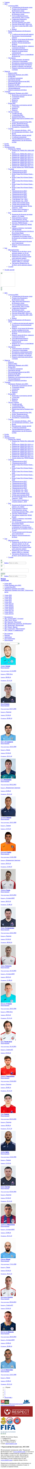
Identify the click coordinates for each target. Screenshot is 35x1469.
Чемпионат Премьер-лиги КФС (18, 74)
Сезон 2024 (8, 598)
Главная (7, 2)
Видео (14, 133)
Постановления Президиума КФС (19, 81)
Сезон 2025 (8, 597)
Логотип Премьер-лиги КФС (21, 22)
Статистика (15, 98)
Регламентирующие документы (22, 64)
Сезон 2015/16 (9, 613)
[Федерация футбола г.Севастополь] (10, 1424)
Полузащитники (9, 638)
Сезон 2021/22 (9, 603)
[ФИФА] (8, 1432)
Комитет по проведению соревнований (20, 52)
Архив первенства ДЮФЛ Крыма (23, 167)
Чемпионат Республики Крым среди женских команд (21, 257)
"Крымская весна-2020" (19, 194)
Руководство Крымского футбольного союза (20, 10)
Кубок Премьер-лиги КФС (20, 125)
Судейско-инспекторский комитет (23, 34)
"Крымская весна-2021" (19, 192)
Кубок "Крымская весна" (20, 123)
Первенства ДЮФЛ (14, 149)
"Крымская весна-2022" (19, 191)
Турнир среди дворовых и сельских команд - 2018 (20, 210)
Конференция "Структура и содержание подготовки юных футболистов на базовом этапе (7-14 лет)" (22, 237)
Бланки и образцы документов (21, 66)
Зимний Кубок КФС (18, 117)
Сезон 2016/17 (9, 612)
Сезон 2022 (8, 602)
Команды (15, 100)
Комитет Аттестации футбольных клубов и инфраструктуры (22, 40)
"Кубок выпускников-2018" (21, 204)
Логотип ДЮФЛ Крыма (19, 223)
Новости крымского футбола (17, 90)
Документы (12, 58)
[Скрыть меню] (1, 574)
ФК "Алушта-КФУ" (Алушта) (13, 618)
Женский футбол (13, 250)
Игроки (6, 145)
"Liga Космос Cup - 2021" (20, 199)
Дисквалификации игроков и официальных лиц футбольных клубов (22, 140)
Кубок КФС (12, 76)
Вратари (7, 635)
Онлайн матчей (17, 113)
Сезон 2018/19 (9, 608)
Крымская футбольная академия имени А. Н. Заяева (22, 215)
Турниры (7, 91)
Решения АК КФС (14, 85)
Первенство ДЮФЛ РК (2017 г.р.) (22, 165)
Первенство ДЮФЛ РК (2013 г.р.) (22, 159)
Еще (9, 212)
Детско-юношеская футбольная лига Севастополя (22, 242)
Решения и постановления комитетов (20, 86)
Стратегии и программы (20, 61)
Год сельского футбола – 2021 (21, 130)
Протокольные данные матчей (21, 135)
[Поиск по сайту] (1, 560)
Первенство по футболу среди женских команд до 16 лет (21, 252)
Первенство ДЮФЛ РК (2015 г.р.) (22, 162)
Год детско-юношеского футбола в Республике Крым (23, 232)
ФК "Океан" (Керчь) (10, 627)
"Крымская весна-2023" (19, 172)
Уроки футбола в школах (20, 218)
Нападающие (8, 640)
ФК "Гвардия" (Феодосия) (12, 622)
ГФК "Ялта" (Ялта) (10, 620)
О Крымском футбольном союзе (22, 7)
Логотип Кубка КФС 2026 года (22, 24)
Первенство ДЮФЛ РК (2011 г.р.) (22, 155)
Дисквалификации (14, 88)
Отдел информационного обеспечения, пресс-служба (20, 16)
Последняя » (8, 1397)
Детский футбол (9, 147)
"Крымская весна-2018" (19, 197)
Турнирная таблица (18, 96)
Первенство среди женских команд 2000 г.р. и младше (20, 260)
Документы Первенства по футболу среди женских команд (22, 264)
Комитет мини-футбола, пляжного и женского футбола (23, 47)
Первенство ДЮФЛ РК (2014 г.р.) (22, 160)
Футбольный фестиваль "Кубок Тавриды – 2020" (22, 206)
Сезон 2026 (8, 595)
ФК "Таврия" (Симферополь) (13, 630)
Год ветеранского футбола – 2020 (22, 132)
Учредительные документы (20, 59)
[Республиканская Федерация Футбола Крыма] (3, 1424)
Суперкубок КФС (17, 115)
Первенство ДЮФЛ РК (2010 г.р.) (22, 154)
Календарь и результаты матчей (22, 95)
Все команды (8, 617)
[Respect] (17, 1416)
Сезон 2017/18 (9, 610)
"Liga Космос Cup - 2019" (20, 201)
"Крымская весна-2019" (19, 196)
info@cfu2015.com (11, 1443)
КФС (6, 4)
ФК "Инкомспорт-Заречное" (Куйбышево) (17, 623)
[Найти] (19, 643)
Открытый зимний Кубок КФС (22, 122)
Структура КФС (13, 5)
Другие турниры (13, 111)
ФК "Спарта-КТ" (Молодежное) (14, 628)
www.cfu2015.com (19, 1451)
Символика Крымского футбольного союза (19, 20)
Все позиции (8, 633)
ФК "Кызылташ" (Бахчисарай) (14, 625)
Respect (14, 29)
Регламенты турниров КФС (20, 127)
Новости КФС (12, 73)
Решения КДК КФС (14, 83)
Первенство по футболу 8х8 (21, 255)
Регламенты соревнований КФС (22, 63)
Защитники (8, 637)
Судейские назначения (15, 78)
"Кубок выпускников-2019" (21, 202)
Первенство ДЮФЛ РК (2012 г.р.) (22, 157)
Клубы (6, 143)
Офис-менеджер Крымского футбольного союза (21, 13)
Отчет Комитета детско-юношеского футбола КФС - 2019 (22, 220)
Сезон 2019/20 (9, 607)
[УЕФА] (17, 1424)
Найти (6, 563)
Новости (7, 71)
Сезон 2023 (8, 600)
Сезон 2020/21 (9, 605)
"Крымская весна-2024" (19, 170)
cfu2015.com (5, 580)
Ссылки (10, 128)
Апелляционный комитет (20, 49)
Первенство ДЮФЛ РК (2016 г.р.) (22, 164)
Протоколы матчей (14, 80)
